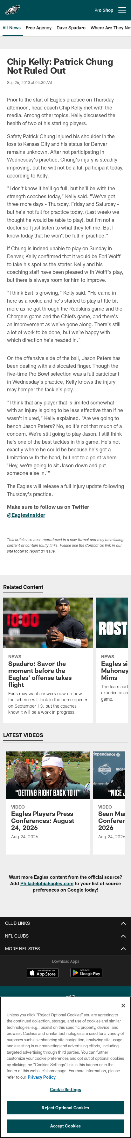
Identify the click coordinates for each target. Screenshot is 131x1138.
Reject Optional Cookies (65, 1107)
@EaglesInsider (26, 515)
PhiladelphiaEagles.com (46, 883)
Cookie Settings (65, 1089)
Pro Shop (103, 10)
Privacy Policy (42, 1077)
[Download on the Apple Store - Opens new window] (42, 973)
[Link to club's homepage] (12, 8)
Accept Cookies (65, 1125)
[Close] (123, 1006)
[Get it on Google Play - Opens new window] (86, 976)
